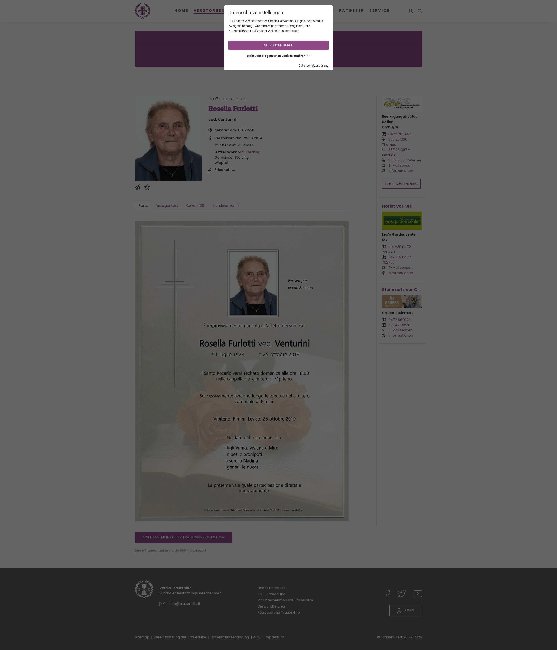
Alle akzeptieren (278, 45)
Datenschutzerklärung (314, 65)
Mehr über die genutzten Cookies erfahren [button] (276, 56)
